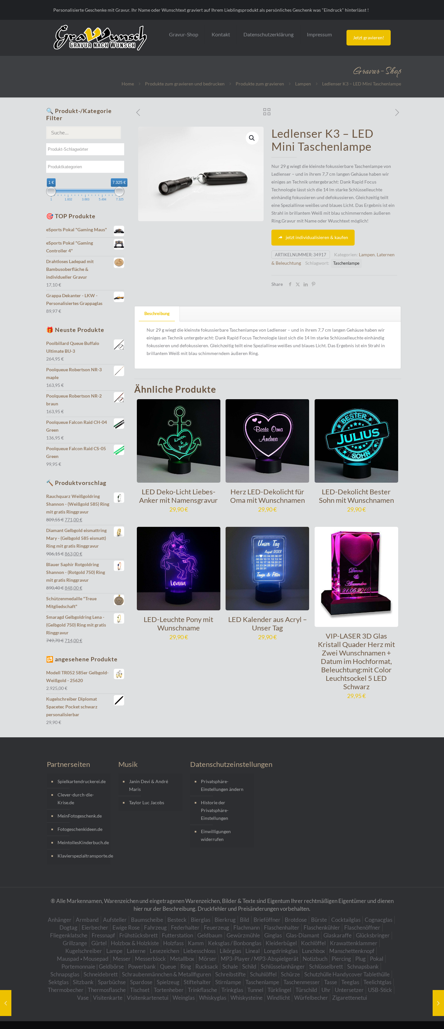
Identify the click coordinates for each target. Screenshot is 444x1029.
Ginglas (273, 935)
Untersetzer (349, 989)
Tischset (140, 989)
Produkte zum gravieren (260, 83)
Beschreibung (157, 313)
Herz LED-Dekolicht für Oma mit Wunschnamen (267, 495)
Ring (185, 966)
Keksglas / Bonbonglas (234, 943)
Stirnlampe (228, 982)
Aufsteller (115, 919)
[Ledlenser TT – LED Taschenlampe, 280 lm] (438, 1003)
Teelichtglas (377, 982)
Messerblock (150, 958)
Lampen (303, 83)
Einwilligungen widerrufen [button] (216, 835)
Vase (83, 997)
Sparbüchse (112, 982)
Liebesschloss (199, 950)
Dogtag (68, 927)
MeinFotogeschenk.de (80, 816)
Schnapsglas (64, 974)
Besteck (177, 919)
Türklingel (279, 989)
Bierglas (200, 919)
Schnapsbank (363, 966)
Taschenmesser (301, 982)
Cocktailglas (345, 919)
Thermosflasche (107, 989)
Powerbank (142, 966)
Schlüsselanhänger (283, 966)
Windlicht (278, 997)
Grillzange (75, 943)
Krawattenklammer (353, 943)
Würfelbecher (311, 997)
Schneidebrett (101, 974)
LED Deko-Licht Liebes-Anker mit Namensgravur (178, 495)
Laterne (136, 950)
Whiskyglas (212, 997)
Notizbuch (315, 958)
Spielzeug (168, 982)
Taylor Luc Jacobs (146, 802)
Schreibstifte (230, 974)
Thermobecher (66, 989)
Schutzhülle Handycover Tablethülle (347, 974)
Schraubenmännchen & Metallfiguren (166, 974)
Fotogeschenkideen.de (80, 829)
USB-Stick (380, 989)
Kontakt (221, 34)
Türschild (306, 989)
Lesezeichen (164, 950)
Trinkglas (232, 989)
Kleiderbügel (281, 943)
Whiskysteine (246, 997)
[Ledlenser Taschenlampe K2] (5, 1003)
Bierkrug (225, 919)
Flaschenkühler (322, 927)
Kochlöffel (313, 943)
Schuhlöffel (263, 974)
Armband (87, 919)
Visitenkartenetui (147, 997)
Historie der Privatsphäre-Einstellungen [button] (215, 810)
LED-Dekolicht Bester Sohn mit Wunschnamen (356, 495)
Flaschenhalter (281, 927)
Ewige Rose (126, 927)
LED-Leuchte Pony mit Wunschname (178, 623)
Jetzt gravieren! (368, 37)
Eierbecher (95, 927)
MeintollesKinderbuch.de (82, 842)
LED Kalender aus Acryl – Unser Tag (267, 623)
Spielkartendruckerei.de (82, 781)
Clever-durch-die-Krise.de (76, 798)
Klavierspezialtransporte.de (82, 855)
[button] (252, 138)
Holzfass (173, 943)
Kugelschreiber (83, 950)
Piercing (341, 958)
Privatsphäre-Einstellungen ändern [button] (222, 785)
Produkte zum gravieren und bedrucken (185, 83)
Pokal (376, 958)
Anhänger (60, 919)
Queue (168, 966)
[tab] (157, 313)
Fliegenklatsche (68, 935)
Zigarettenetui (349, 997)
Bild (244, 919)
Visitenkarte (108, 997)
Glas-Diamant (302, 935)
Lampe (114, 950)
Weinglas (184, 997)
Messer (122, 958)
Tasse (330, 982)
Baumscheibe (147, 919)
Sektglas (58, 982)
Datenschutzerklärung (268, 34)
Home (128, 83)
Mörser (207, 958)
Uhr (326, 989)
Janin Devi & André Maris (148, 785)
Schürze (290, 974)
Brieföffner (267, 919)
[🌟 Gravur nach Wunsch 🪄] (100, 38)
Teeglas (350, 982)
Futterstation (177, 935)
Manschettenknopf (351, 950)
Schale (230, 966)
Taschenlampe (346, 263)
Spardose (141, 982)
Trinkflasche (202, 989)
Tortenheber (169, 989)
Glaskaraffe (337, 935)
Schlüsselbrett (326, 966)
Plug (360, 958)
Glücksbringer (373, 935)
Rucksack (206, 966)
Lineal (252, 950)
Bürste (319, 919)
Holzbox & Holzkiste (135, 943)
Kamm (196, 943)
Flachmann (246, 927)
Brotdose (296, 919)
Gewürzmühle (243, 935)
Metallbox (182, 958)
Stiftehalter (197, 982)
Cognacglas (378, 919)
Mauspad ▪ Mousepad (83, 958)
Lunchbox (313, 950)
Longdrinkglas (281, 950)
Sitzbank (83, 982)
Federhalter (185, 927)
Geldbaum (209, 935)
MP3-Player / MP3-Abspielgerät (259, 958)
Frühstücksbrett (138, 935)
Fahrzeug (155, 927)
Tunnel (255, 989)
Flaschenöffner (362, 927)
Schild (249, 966)
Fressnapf (103, 935)
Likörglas (230, 950)
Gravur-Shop (183, 34)
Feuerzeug (216, 927)
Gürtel (99, 943)
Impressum (319, 34)
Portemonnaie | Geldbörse (92, 966)
